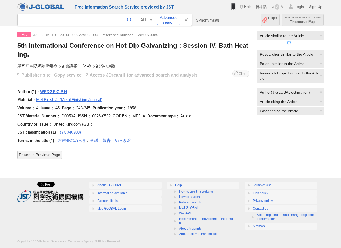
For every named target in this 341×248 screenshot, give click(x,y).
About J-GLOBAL (109, 185)
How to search (189, 197)
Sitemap (259, 226)
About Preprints (190, 228)
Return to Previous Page (39, 155)
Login (299, 7)
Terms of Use (262, 185)
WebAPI (185, 213)
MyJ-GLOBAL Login (111, 208)
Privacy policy (263, 201)
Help (248, 7)
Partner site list (108, 201)
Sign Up (315, 7)
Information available (112, 193)
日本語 (261, 7)
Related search (190, 202)
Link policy (260, 193)
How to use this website (196, 191)
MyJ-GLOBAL (189, 208)
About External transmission (199, 234)
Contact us (260, 208)
